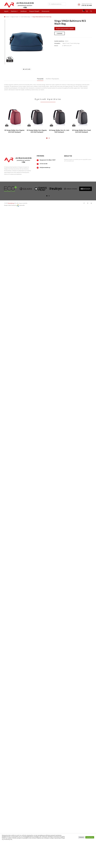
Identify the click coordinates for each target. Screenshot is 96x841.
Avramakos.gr (11, 203)
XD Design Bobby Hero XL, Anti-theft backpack (59, 131)
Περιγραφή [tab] (40, 79)
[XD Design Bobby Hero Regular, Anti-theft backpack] (14, 117)
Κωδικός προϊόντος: (59, 41)
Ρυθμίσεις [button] (81, 837)
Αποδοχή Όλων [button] (89, 837)
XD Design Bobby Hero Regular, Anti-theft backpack (14, 131)
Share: (56, 45)
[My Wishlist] (83, 11)
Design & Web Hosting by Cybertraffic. (14, 205)
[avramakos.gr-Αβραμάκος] (19, 4)
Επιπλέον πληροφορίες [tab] (52, 79)
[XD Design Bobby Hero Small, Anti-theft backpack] (81, 117)
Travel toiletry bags (75, 43)
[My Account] (87, 11)
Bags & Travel (66, 43)
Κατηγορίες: (57, 43)
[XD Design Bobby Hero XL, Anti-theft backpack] (59, 117)
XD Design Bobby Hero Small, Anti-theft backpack (81, 131)
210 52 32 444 (43, 163)
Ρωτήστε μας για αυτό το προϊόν (65, 28)
